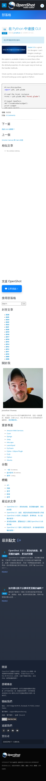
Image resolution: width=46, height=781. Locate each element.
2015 (7, 342)
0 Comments (10, 115)
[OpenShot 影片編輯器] (11, 755)
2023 (7, 322)
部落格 (6, 15)
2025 (7, 317)
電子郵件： (10, 715)
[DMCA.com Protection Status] (9, 719)
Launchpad (11, 445)
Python (9, 457)
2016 (7, 339)
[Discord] (13, 730)
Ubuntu (9, 460)
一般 (8, 470)
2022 (7, 324)
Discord (22, 715)
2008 (7, 359)
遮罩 (8, 491)
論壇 (16, 715)
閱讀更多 (5, 572)
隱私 (22, 765)
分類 (4, 464)
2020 (7, 329)
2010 (7, 354)
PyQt (8, 454)
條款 (27, 765)
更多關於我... (13, 420)
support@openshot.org (18, 712)
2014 (7, 344)
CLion (9, 433)
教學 (8, 475)
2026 (7, 315)
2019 (7, 332)
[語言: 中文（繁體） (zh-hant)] (42, 6)
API (8, 485)
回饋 (8, 488)
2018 (7, 334)
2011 (7, 351)
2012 (7, 349)
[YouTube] (17, 730)
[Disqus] (23, 184)
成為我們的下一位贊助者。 (12, 742)
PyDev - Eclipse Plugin (15, 451)
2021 (7, 327)
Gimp (9, 439)
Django (9, 436)
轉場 (8, 494)
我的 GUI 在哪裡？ (8, 129)
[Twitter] (8, 730)
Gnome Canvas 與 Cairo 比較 (12, 140)
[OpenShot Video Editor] (21, 5)
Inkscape (10, 442)
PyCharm (10, 448)
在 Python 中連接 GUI (24, 28)
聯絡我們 (7, 701)
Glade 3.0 (31, 47)
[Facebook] (4, 730)
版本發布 (10, 473)
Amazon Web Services (15, 430)
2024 (7, 319)
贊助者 (6, 736)
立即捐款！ (13, 288)
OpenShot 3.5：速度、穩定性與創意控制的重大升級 (25, 512)
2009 (7, 356)
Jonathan (17, 33)
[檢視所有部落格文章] (19, 540)
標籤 (4, 480)
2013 (7, 347)
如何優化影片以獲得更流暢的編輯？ (26, 588)
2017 (7, 337)
